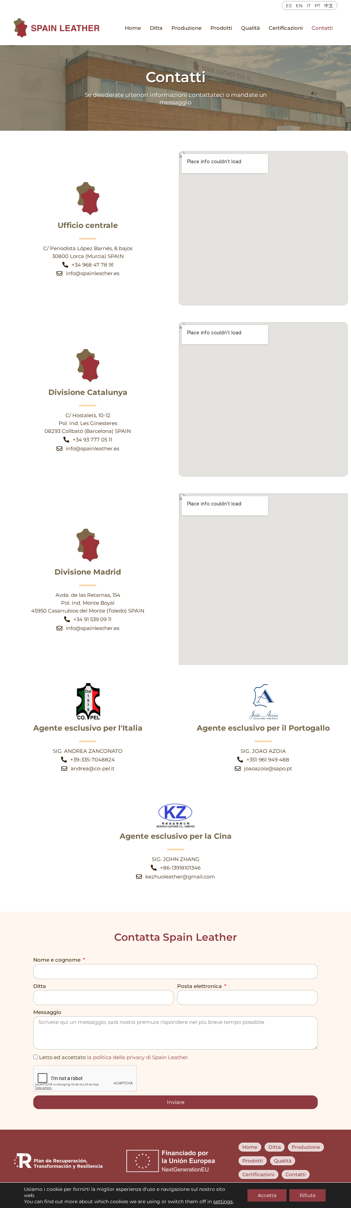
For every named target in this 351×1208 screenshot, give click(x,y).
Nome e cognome (57, 959)
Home (133, 28)
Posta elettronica (200, 986)
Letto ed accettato (114, 1057)
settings (223, 1201)
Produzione (186, 28)
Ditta (156, 28)
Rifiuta (307, 1195)
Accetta (267, 1195)
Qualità (250, 28)
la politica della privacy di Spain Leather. (138, 1057)
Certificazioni (286, 28)
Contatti (322, 28)
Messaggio (47, 1012)
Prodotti (221, 28)
